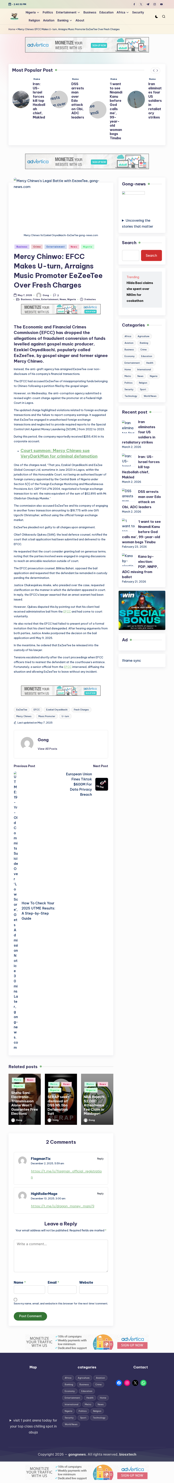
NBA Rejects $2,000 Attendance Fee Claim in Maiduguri (94, 1105)
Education (146, 356)
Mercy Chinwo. (24, 716)
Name (20, 1282)
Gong (43, 739)
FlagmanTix (41, 1158)
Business (21, 246)
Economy (130, 356)
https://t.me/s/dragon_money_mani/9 (62, 1206)
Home (11, 29)
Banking (144, 343)
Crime (37, 246)
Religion (143, 382)
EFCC (67, 611)
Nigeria (87, 246)
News (74, 246)
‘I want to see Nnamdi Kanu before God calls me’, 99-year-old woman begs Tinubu (77, 111)
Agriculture (143, 336)
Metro (17, 1080)
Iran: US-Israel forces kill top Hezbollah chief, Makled (154, 100)
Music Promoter (46, 716)
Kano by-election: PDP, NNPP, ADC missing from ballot (140, 566)
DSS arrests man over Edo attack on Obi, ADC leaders (39, 100)
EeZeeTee (21, 709)
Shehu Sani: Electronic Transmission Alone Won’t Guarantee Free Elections (24, 1103)
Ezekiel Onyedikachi (56, 709)
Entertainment (56, 246)
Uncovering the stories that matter (137, 223)
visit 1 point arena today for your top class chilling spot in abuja (33, 1426)
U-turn (65, 716)
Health (149, 362)
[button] (154, 71)
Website (86, 1282)
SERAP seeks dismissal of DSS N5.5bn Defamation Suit (59, 1105)
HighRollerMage (44, 1194)
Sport (143, 389)
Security (129, 389)
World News (150, 396)
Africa (128, 336)
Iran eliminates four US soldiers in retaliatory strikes (116, 100)
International (144, 369)
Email (53, 1282)
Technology (131, 396)
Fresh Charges (81, 709)
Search (129, 242)
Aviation (129, 343)
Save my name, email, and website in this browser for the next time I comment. (61, 1303)
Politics (129, 382)
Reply (100, 1158)
